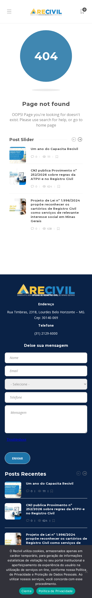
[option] (46, 189)
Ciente (26, 591)
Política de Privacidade (56, 591)
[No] (86, 571)
